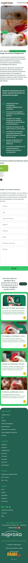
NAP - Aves (4, 480)
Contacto (4, 513)
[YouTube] (10, 507)
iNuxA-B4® (4, 459)
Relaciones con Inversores (9, 429)
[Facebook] (7, 507)
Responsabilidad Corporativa (9, 432)
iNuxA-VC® (4, 462)
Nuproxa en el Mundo (7, 510)
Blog (3, 516)
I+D (2, 418)
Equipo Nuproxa (6, 426)
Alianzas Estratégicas (7, 423)
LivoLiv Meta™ (5, 465)
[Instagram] (5, 507)
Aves (3, 489)
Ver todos (23, 284)
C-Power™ (4, 456)
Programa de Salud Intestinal (9, 474)
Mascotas (4, 498)
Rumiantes (4, 495)
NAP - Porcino (5, 477)
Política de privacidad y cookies (14, 548)
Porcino (4, 492)
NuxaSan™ (4, 447)
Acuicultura (5, 501)
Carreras (4, 435)
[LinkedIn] (2, 507)
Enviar (14, 268)
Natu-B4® (4, 453)
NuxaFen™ (4, 444)
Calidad (4, 420)
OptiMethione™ (6, 450)
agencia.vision (14, 559)
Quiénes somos (6, 415)
